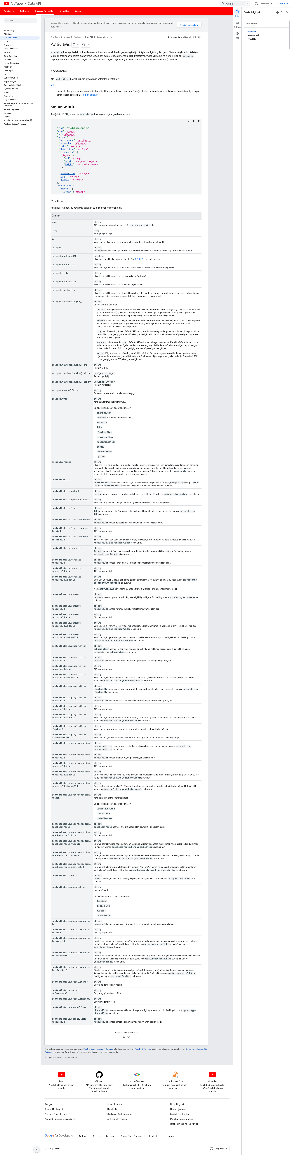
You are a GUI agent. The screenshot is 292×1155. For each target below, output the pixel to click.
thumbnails (67, 152)
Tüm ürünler (169, 1136)
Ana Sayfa (9, 11)
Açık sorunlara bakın (117, 1119)
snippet (62, 137)
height (69, 164)
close (287, 12)
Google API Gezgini (54, 1109)
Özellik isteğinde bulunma (119, 1114)
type (63, 176)
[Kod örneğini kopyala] (199, 121)
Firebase (110, 1136)
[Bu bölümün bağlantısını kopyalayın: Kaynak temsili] (77, 107)
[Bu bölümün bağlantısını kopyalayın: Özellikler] (67, 201)
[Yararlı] (194, 37)
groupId (65, 179)
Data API (34, 4)
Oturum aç (283, 3)
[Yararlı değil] (199, 37)
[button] (20, 34)
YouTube (16, 4)
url (67, 158)
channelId (66, 143)
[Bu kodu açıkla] (189, 121)
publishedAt (67, 140)
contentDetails (66, 185)
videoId (67, 191)
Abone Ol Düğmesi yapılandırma (60, 1119)
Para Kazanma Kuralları (181, 1119)
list (52, 85)
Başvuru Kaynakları (44, 11)
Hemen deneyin (90, 94)
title (64, 146)
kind (60, 127)
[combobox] (235, 3)
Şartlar (48, 1148)
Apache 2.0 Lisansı (143, 1049)
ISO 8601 (139, 259)
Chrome (96, 1136)
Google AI (153, 1136)
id (59, 134)
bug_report (277, 12)
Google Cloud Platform (131, 1136)
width (68, 161)
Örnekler (64, 11)
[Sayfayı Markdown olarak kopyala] (83, 44)
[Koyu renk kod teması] (194, 121)
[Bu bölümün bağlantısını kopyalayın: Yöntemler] (70, 71)
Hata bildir (112, 1109)
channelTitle (68, 173)
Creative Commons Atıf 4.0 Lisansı (98, 1049)
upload (64, 188)
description (67, 149)
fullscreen (282, 12)
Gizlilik (57, 1148)
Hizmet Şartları (177, 1109)
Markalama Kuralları (179, 1114)
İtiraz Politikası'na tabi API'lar (184, 1124)
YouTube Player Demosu (56, 1114)
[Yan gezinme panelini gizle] (37, 1149)
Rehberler (24, 11)
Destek (78, 11)
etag (60, 130)
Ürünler (67, 37)
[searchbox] (20, 20)
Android (82, 1136)
